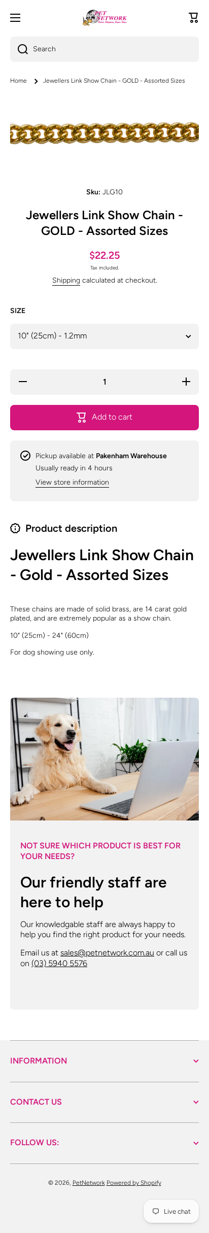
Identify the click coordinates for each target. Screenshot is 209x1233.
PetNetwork (89, 1182)
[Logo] (104, 18)
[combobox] (104, 49)
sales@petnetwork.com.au (107, 952)
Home (18, 80)
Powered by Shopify (134, 1182)
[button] (194, 18)
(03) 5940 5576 (59, 963)
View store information (72, 482)
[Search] (19, 49)
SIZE (17, 310)
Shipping (66, 280)
